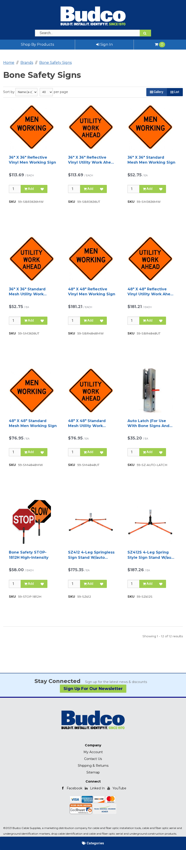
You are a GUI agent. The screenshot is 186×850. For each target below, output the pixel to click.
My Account (93, 752)
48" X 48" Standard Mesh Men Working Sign (33, 423)
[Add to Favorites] (42, 189)
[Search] (145, 33)
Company (93, 745)
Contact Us (93, 759)
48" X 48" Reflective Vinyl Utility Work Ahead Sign (151, 292)
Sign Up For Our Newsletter (93, 688)
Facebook (74, 788)
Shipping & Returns (93, 766)
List (176, 92)
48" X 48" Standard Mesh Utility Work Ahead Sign (87, 424)
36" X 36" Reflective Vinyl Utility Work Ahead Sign (92, 160)
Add (30, 188)
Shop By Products (37, 44)
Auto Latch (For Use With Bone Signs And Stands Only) (148, 424)
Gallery (158, 92)
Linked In (97, 788)
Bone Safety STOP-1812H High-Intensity (29, 554)
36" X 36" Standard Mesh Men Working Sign (151, 160)
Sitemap (93, 772)
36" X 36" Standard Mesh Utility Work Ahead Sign (27, 292)
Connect (93, 781)
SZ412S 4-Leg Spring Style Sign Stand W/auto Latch (151, 555)
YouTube (119, 788)
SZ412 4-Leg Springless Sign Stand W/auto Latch (91, 555)
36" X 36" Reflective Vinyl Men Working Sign (32, 160)
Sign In (106, 44)
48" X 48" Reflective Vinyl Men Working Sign (91, 291)
